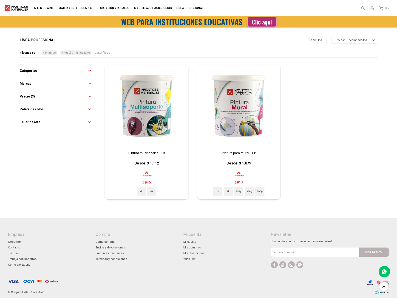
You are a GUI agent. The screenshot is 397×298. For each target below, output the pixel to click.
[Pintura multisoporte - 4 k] (151, 191)
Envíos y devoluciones (110, 247)
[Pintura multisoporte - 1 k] (146, 105)
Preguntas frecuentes (110, 253)
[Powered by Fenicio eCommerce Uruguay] (382, 292)
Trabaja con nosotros (22, 259)
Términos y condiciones (111, 259)
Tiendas (13, 253)
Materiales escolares (75, 8)
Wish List (189, 259)
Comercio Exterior (19, 264)
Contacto (14, 247)
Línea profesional (189, 8)
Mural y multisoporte (77, 52)
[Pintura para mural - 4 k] (228, 191)
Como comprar (106, 241)
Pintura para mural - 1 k (239, 153)
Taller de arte (43, 8)
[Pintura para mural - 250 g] (238, 191)
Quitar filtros (102, 52)
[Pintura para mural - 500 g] (259, 191)
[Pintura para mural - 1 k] (238, 105)
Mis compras (192, 247)
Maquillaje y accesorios (153, 8)
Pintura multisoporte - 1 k (146, 153)
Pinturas (50, 52)
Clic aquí (262, 21)
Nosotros (14, 241)
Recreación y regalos (113, 8)
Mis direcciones (193, 253)
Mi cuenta (189, 241)
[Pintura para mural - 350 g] (249, 191)
